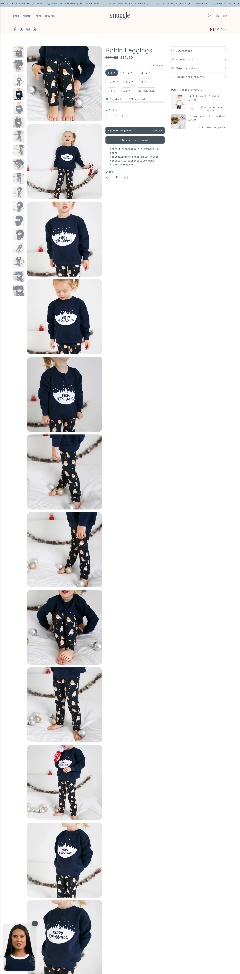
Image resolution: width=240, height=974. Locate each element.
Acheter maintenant (135, 140)
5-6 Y (127, 91)
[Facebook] (15, 29)
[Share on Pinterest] (126, 178)
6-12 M (127, 72)
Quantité (111, 109)
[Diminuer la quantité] (109, 116)
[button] (19, 947)
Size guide (159, 65)
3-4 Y (145, 81)
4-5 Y (111, 91)
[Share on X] (117, 178)
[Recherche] (209, 16)
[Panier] (217, 16)
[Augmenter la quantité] (123, 116)
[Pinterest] (35, 29)
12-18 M (145, 72)
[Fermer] (35, 923)
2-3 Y (130, 81)
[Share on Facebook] (107, 178)
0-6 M (111, 72)
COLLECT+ (36, 3)
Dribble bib (146, 91)
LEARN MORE (91, 3)
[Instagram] (28, 29)
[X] (22, 29)
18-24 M (113, 81)
